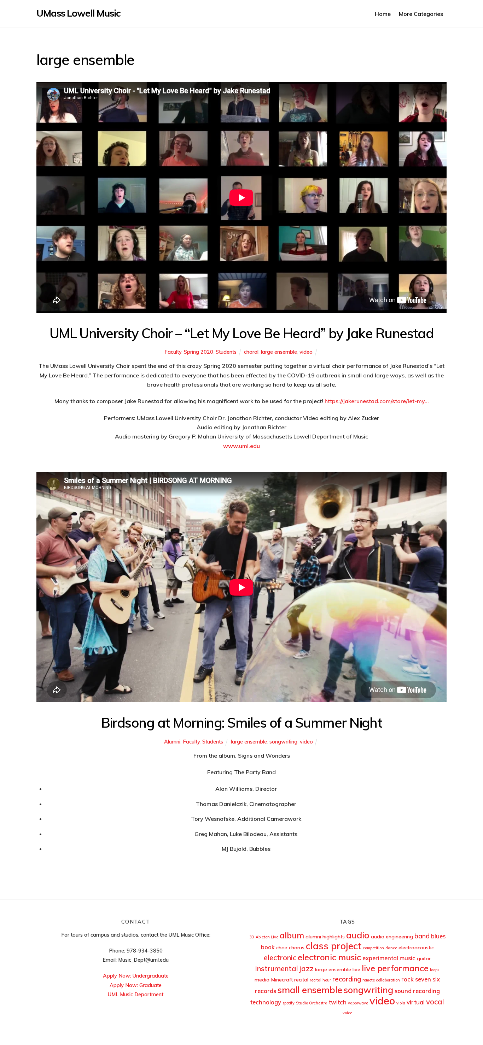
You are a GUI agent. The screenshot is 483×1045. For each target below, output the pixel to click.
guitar (424, 958)
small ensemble (310, 989)
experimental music (388, 958)
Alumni (172, 742)
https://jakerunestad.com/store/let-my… (377, 401)
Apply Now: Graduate (136, 985)
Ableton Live (267, 936)
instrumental (276, 968)
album (292, 935)
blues (438, 936)
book (268, 947)
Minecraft (282, 980)
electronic (280, 957)
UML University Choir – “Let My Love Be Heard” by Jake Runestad (242, 333)
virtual (416, 1002)
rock (407, 979)
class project (333, 946)
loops (434, 969)
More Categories (421, 13)
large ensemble (279, 352)
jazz (306, 968)
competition (373, 947)
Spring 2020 (198, 352)
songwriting (283, 742)
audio (357, 934)
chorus (296, 947)
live (356, 969)
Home (383, 13)
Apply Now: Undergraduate (136, 976)
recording (346, 979)
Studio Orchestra (311, 1003)
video (306, 352)
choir (281, 947)
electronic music (329, 957)
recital (301, 980)
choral (251, 352)
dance (391, 947)
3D (251, 936)
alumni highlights (325, 936)
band (422, 936)
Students (226, 352)
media (262, 980)
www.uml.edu (241, 445)
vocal (435, 1001)
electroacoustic (416, 947)
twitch (338, 1002)
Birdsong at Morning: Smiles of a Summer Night (241, 722)
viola (400, 1003)
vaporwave (358, 1003)
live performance (395, 968)
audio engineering (392, 936)
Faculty (172, 352)
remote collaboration (381, 980)
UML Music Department (135, 994)
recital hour (320, 980)
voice (347, 1012)
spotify (289, 1003)
